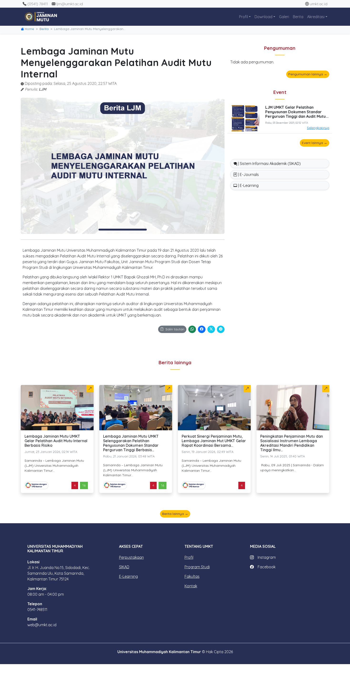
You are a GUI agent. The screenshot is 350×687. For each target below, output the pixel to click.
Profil (189, 557)
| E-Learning (248, 185)
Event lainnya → (314, 143)
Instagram (267, 557)
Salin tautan (174, 329)
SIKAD (124, 566)
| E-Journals (248, 174)
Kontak (191, 586)
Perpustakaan (131, 557)
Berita (298, 16)
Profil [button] (243, 16)
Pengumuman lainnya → (307, 74)
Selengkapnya (318, 128)
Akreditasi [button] (316, 16)
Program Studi (197, 566)
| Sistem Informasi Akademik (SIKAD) (269, 163)
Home (29, 29)
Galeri (284, 16)
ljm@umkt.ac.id (69, 3)
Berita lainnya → (175, 514)
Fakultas (192, 576)
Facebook (266, 566)
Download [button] (263, 16)
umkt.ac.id (318, 3)
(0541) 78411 (37, 3)
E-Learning (128, 576)
